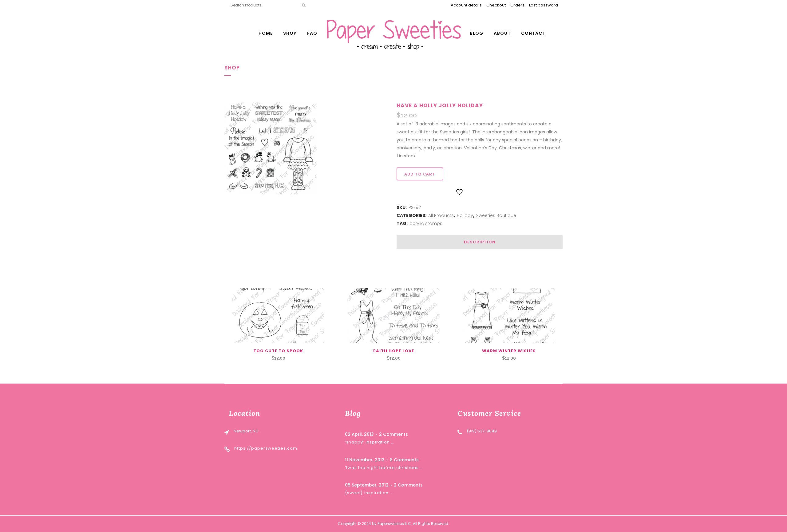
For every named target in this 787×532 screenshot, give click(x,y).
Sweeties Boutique (496, 215)
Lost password (543, 5)
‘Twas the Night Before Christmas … (384, 468)
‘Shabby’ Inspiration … (369, 442)
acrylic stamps (425, 223)
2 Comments (393, 434)
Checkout (496, 5)
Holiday (465, 215)
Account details (466, 5)
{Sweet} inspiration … (369, 493)
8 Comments (404, 460)
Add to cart (420, 174)
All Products (441, 215)
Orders (517, 5)
